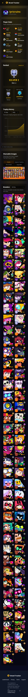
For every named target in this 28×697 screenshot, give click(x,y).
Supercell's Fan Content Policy (11, 691)
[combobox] (7, 112)
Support (23, 679)
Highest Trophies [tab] (19, 162)
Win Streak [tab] (9, 164)
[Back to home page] (2, 2)
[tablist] (14, 163)
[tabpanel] (14, 173)
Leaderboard (5, 679)
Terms (18, 679)
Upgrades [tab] (19, 164)
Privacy (13, 679)
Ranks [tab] (8, 162)
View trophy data (8, 147)
